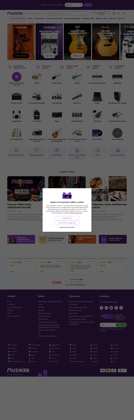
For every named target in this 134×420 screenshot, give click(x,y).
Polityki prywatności (76, 213)
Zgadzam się (67, 218)
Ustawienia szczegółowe (67, 223)
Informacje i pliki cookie (67, 227)
